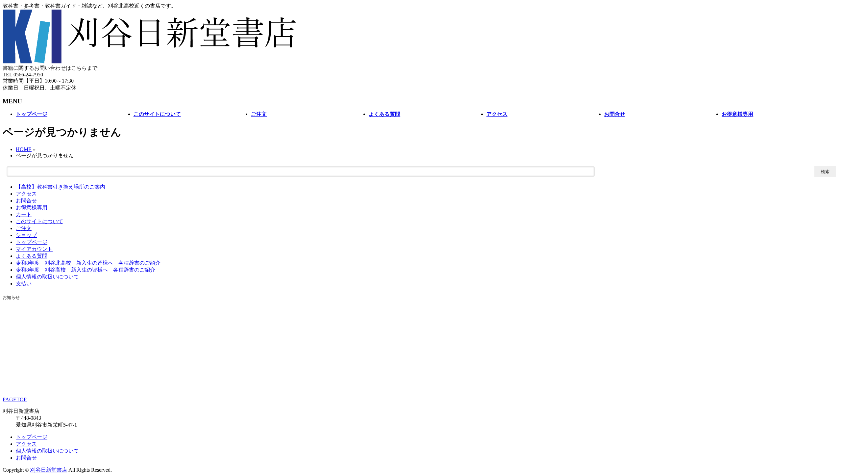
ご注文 (24, 228)
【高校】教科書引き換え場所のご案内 (60, 187)
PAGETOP (15, 399)
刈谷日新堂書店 (48, 470)
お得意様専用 (31, 207)
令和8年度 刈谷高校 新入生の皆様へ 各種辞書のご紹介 (85, 270)
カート (24, 214)
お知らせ (11, 297)
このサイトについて (39, 221)
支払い (24, 283)
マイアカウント (34, 249)
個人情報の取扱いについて (47, 276)
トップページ (31, 242)
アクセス (26, 194)
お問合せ (26, 200)
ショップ (26, 235)
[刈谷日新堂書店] (150, 62)
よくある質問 (31, 256)
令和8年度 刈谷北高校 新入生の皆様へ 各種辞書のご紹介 (88, 263)
